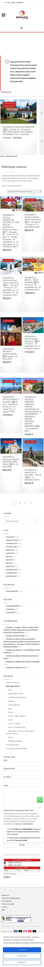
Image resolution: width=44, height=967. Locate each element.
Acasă (2, 156)
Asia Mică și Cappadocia (17, 697)
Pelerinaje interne (12, 745)
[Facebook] (15, 932)
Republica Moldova (15, 741)
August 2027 (10, 566)
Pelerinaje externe (13, 686)
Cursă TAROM (10, 612)
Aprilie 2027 (10, 553)
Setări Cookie (22, 956)
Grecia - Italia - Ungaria (17, 716)
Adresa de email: (9, 768)
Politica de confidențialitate (24, 824)
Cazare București (12, 682)
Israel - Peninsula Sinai (16, 727)
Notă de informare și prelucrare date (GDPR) (18, 810)
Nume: (6, 760)
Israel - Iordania (14, 723)
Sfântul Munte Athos (15, 693)
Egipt (10, 708)
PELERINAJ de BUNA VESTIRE (15, 636)
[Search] (37, 521)
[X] (34, 932)
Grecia (10, 712)
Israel (10, 720)
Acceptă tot (22, 949)
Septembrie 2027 (11, 570)
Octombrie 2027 (11, 573)
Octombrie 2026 (11, 543)
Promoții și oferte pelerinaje (16, 748)
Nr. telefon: (7, 777)
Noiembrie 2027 (11, 576)
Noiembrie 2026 (11, 547)
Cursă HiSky (10, 609)
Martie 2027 (10, 550)
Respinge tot (22, 962)
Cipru (10, 690)
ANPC (3, 910)
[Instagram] (25, 932)
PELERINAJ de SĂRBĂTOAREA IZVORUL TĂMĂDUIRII (22, 662)
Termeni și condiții (20, 840)
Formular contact (9, 757)
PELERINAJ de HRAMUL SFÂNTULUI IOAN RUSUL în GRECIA (21, 657)
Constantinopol (14, 705)
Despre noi (5, 895)
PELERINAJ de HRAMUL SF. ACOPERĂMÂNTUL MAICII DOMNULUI (22, 651)
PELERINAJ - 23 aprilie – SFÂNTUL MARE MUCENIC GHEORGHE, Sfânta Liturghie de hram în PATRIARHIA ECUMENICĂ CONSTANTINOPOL (21, 630)
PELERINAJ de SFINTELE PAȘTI (16, 668)
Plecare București (12, 591)
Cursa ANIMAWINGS (12, 606)
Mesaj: (6, 785)
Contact (4, 907)
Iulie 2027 (9, 563)
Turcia (10, 737)
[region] (22, 949)
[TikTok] (20, 932)
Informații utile (6, 901)
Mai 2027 (9, 556)
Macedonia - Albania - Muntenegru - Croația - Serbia (20, 732)
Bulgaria (11, 701)
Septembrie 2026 (12, 540)
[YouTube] (29, 932)
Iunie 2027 (9, 560)
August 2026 (10, 537)
